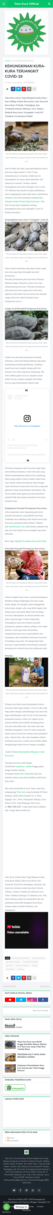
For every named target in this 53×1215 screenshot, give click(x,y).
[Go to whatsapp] (6, 1206)
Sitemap (30, 1206)
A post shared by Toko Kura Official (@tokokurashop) (30, 454)
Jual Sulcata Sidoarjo (13, 962)
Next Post (44, 986)
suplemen (20, 766)
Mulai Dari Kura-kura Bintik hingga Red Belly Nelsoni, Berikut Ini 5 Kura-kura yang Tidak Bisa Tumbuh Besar (32, 1046)
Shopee (17, 774)
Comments (14, 1140)
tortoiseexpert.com (16, 526)
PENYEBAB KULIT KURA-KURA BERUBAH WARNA (31, 1055)
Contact (40, 1206)
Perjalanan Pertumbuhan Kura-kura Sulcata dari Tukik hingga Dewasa (31, 1068)
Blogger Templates (38, 1202)
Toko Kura (20, 969)
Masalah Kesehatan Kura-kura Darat (30, 541)
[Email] (29, 89)
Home (7, 60)
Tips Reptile (10, 969)
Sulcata (34, 966)
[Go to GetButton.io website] (6, 1212)
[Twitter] (18, 89)
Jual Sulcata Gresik (38, 958)
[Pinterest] (23, 89)
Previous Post (10, 986)
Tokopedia (28, 774)
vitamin (28, 766)
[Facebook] (13, 89)
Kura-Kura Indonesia (22, 966)
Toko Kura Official (26, 4)
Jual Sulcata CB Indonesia (22, 60)
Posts (11, 1138)
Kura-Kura (9, 966)
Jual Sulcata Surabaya (30, 962)
